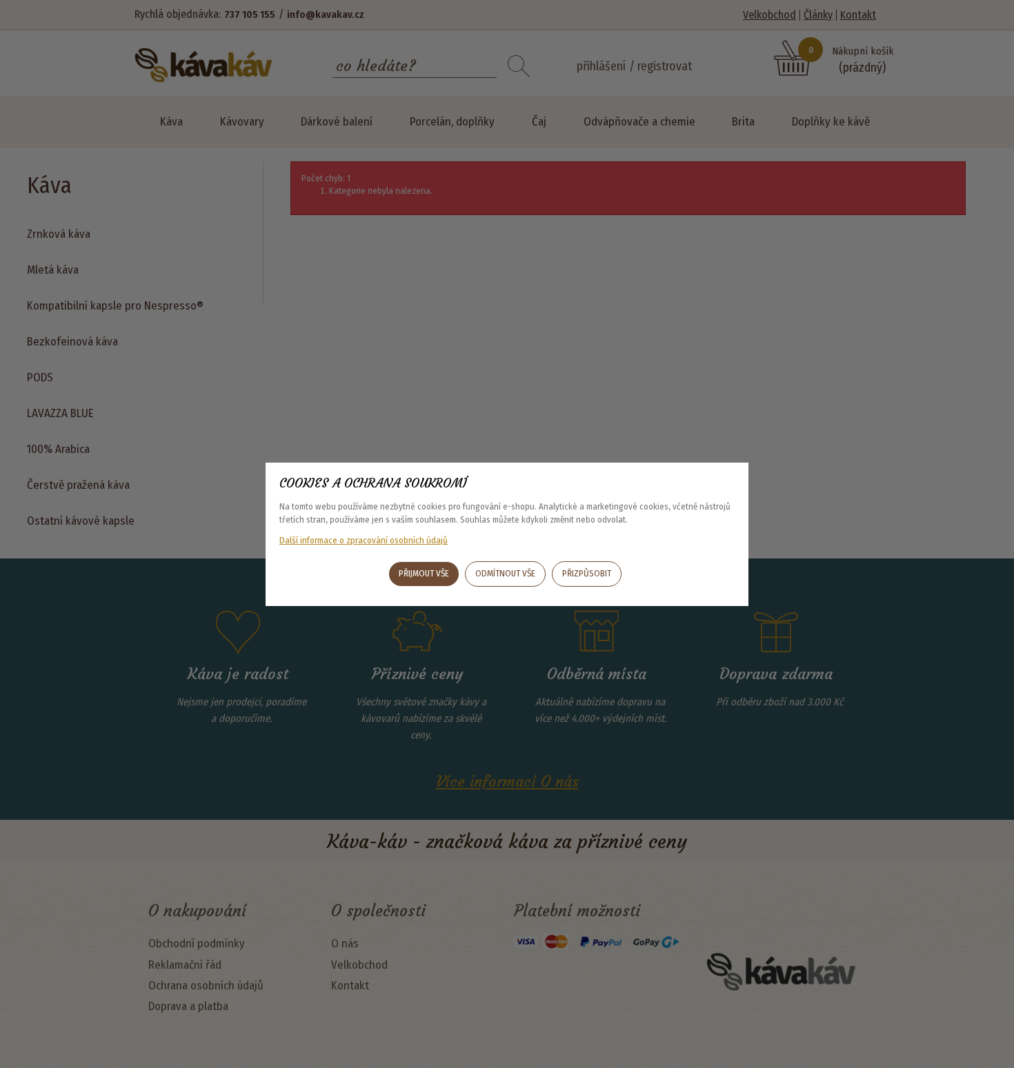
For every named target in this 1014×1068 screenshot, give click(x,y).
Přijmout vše (424, 573)
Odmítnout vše (505, 573)
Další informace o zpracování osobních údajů (363, 540)
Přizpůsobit (586, 573)
